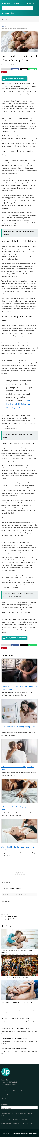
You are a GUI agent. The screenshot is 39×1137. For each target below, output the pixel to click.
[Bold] (3, 894)
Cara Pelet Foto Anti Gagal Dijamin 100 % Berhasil (15, 1018)
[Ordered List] (12, 894)
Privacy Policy (5, 1095)
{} (23, 894)
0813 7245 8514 (12, 917)
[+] (26, 894)
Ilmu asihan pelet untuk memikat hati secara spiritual (16, 1002)
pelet (7, 83)
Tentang (3, 1098)
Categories (4, 1104)
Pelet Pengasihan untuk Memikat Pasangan (14, 1048)
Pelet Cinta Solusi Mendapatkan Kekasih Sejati (14, 1008)
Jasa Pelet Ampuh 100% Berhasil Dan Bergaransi (18, 404)
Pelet (8, 26)
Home (3, 26)
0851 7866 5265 (12, 1082)
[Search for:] (17, 8)
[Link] (21, 894)
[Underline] (8, 894)
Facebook (15, 69)
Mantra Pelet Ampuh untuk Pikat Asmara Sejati (14, 1038)
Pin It (5, 72)
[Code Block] (19, 894)
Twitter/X (24, 69)
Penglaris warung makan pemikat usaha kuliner (15, 977)
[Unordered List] (14, 894)
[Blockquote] (17, 894)
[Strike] (10, 894)
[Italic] (5, 894)
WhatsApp (33, 69)
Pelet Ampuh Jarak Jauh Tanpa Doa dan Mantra (15, 1028)
